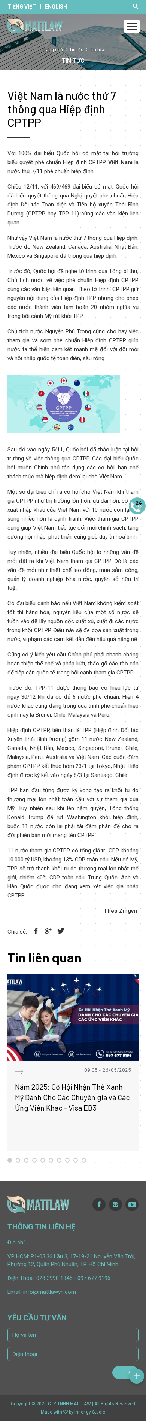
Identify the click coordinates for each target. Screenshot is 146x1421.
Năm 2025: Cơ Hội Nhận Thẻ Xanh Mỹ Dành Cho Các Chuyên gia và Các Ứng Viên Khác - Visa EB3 (72, 1097)
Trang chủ (52, 49)
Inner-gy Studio (89, 1412)
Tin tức (76, 49)
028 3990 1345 (54, 1278)
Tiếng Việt (21, 7)
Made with (51, 1412)
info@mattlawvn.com (49, 1292)
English (56, 7)
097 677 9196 (93, 1278)
